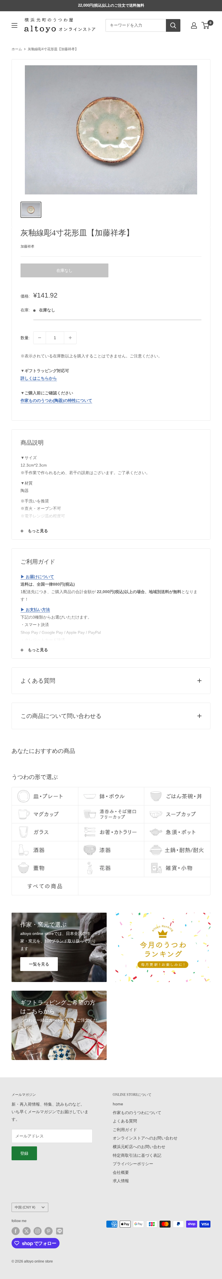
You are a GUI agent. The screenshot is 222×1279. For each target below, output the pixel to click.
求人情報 (121, 1180)
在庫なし (64, 270)
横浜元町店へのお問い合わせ (139, 1146)
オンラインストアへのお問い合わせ (145, 1138)
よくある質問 (125, 1121)
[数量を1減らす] (40, 338)
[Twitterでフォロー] (27, 1231)
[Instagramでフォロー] (38, 1231)
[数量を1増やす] (70, 338)
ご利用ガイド (125, 1129)
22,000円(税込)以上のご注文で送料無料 (111, 5)
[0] (205, 25)
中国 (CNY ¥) (25, 1207)
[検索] (173, 25)
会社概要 (121, 1172)
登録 (24, 1153)
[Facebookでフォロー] (16, 1231)
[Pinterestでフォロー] (49, 1231)
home (118, 1104)
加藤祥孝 (27, 246)
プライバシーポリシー (133, 1163)
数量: (25, 337)
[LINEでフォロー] (60, 1231)
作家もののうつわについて (137, 1112)
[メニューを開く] (14, 25)
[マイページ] (194, 25)
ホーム (17, 49)
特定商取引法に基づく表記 (137, 1155)
